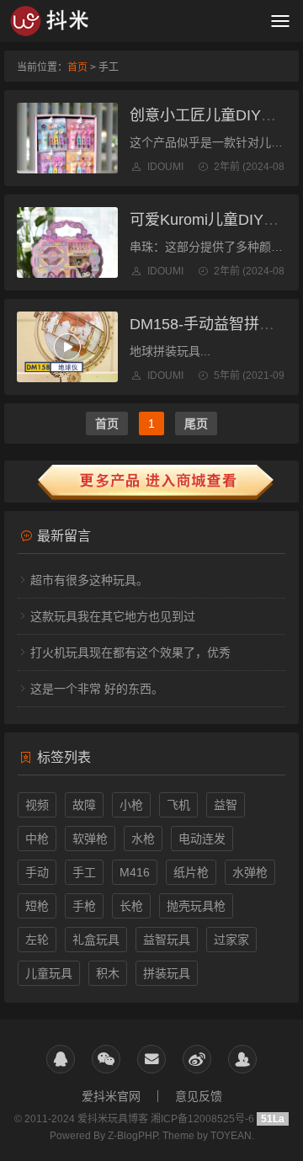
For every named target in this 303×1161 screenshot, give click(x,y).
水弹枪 (250, 872)
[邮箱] (151, 1059)
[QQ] (60, 1059)
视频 (37, 805)
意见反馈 (198, 1096)
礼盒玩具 (96, 939)
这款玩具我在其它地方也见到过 (112, 616)
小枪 (131, 805)
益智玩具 (166, 939)
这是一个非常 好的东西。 (96, 688)
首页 (77, 67)
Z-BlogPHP (132, 1136)
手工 (84, 872)
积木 (108, 973)
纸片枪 (191, 872)
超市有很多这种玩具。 (89, 580)
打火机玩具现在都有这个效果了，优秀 (130, 652)
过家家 (231, 939)
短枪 (37, 906)
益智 (225, 805)
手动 (37, 872)
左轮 (37, 939)
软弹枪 (90, 838)
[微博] (197, 1059)
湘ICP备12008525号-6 (204, 1119)
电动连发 (202, 838)
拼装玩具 (166, 973)
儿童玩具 (48, 973)
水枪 (143, 838)
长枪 (131, 906)
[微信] (106, 1059)
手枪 (84, 906)
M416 (135, 872)
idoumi (165, 167)
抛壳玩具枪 (196, 906)
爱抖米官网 (111, 1096)
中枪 (37, 838)
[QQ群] (242, 1059)
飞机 (178, 805)
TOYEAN (231, 1136)
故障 (84, 805)
